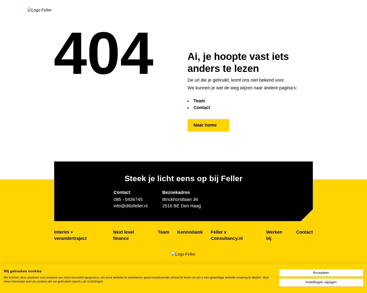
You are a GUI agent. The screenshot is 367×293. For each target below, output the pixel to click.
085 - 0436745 (128, 199)
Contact (201, 107)
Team (199, 100)
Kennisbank (190, 232)
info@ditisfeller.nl (131, 205)
